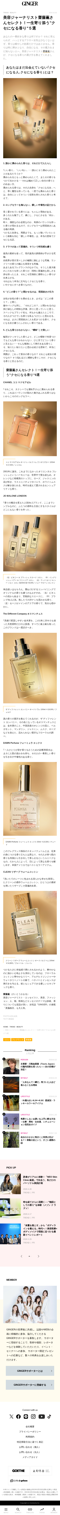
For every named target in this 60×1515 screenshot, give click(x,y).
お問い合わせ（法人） (30, 1452)
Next (38, 1256)
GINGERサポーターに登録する (30, 1384)
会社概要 (30, 1426)
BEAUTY (20, 1027)
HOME (5, 1027)
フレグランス (17, 1040)
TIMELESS (30, 1512)
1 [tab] (29, 1256)
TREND (12, 1027)
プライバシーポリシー (30, 1431)
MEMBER (54, 1512)
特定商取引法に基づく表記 (30, 1442)
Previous (22, 1256)
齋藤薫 (46, 51)
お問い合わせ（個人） (30, 1447)
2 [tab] (31, 1256)
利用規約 (30, 1436)
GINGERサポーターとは (30, 1371)
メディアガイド (30, 1457)
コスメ (7, 1040)
